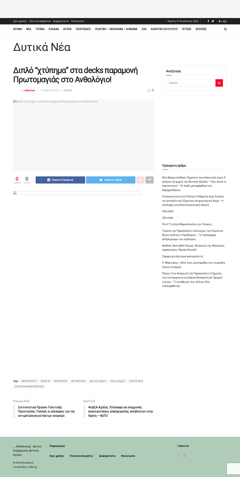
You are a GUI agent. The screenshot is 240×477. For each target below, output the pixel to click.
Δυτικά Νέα (41, 47)
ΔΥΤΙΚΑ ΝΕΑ (78, 381)
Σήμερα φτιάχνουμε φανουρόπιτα (182, 256)
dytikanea (29, 90)
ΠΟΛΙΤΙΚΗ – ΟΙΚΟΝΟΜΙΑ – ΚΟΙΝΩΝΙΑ (116, 29)
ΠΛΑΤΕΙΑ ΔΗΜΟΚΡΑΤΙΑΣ (29, 386)
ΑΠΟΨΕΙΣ (201, 29)
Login (224, 21)
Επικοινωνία (77, 21)
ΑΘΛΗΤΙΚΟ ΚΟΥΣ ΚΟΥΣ (164, 29)
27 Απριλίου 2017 (50, 90)
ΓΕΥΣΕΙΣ (186, 29)
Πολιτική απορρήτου (40, 21)
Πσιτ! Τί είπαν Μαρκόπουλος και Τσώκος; (187, 224)
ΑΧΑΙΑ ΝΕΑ (60, 381)
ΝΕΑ (28, 29)
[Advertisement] (120, 8)
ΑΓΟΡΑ (67, 29)
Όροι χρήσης (20, 21)
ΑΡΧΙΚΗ (17, 29)
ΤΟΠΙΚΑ (40, 29)
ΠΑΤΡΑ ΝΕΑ (136, 381)
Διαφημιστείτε (61, 21)
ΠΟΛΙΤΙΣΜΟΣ (83, 29)
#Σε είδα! (167, 211)
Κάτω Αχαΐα (118, 381)
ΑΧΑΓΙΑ (45, 381)
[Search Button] (219, 83)
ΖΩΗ (144, 29)
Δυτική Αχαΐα (98, 381)
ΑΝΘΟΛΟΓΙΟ (29, 381)
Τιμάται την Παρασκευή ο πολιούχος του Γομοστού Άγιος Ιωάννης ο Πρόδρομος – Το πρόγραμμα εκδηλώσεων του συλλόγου (192, 235)
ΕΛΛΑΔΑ (54, 29)
